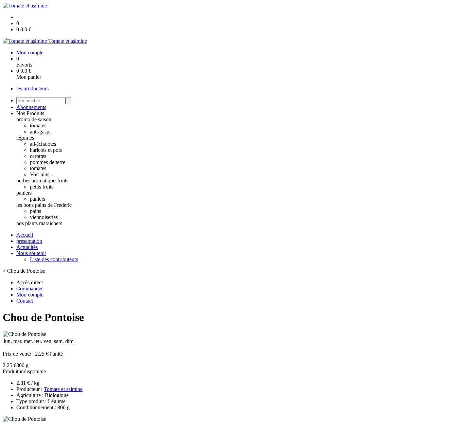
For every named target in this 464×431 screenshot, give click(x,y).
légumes (25, 138)
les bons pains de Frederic (44, 205)
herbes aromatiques (36, 180)
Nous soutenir (31, 253)
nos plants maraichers (39, 223)
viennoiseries (44, 217)
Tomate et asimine (63, 389)
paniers (24, 193)
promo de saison (33, 119)
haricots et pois (46, 150)
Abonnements (31, 107)
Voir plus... (41, 174)
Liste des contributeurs (54, 259)
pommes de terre (47, 162)
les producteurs (32, 88)
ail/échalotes (43, 144)
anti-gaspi (40, 131)
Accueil (24, 235)
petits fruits (41, 187)
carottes (38, 156)
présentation (29, 241)
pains (35, 211)
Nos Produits (30, 113)
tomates (38, 125)
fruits (62, 180)
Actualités (27, 247)
